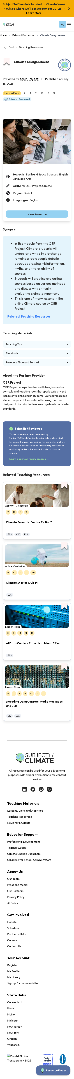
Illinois (10, 1008)
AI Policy (12, 903)
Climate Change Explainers (24, 854)
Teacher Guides (17, 847)
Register (12, 965)
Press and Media (17, 885)
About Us (15, 871)
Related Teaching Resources (28, 316)
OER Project (29, 79)
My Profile (13, 971)
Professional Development (23, 841)
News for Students (18, 822)
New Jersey (14, 1026)
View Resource (37, 214)
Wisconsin (13, 1045)
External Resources (23, 35)
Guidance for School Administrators (29, 860)
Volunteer (13, 928)
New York (13, 1032)
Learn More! (34, 13)
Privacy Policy (15, 897)
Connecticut (14, 1002)
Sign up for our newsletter (23, 983)
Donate (12, 922)
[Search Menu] (62, 24)
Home (3, 35)
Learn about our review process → (29, 458)
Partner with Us (16, 934)
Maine (11, 1014)
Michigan (12, 1020)
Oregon (12, 1038)
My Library (13, 977)
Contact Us (14, 946)
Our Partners (15, 891)
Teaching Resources (19, 816)
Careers (12, 940)
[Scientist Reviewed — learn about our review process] (64, 65)
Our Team (13, 879)
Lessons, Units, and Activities (25, 810)
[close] (69, 8)
